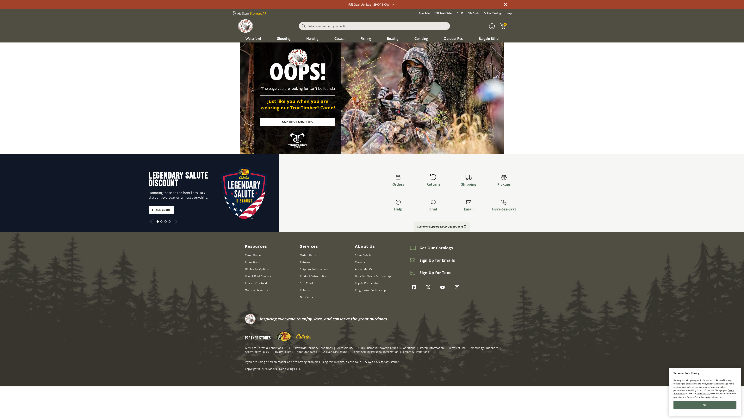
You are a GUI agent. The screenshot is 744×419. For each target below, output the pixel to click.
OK (705, 404)
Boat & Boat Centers (258, 276)
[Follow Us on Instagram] (458, 287)
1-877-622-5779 (504, 209)
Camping (421, 38)
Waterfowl (253, 38)
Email (469, 209)
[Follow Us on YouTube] (443, 287)
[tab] (158, 221)
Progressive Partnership (370, 290)
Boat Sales (424, 13)
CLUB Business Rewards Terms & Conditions (386, 348)
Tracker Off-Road (256, 283)
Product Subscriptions (314, 276)
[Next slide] (176, 221)
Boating (392, 38)
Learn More (161, 210)
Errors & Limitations (416, 352)
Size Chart (306, 283)
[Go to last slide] (151, 221)
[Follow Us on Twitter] (429, 287)
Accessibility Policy (257, 352)
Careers (360, 262)
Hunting (312, 38)
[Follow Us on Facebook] (414, 287)
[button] (505, 4)
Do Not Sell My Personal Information (375, 352)
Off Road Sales (443, 13)
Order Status (308, 255)
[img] (503, 26)
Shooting (283, 38)
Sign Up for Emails (437, 260)
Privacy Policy (282, 352)
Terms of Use (703, 393)
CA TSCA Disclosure (334, 352)
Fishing (366, 38)
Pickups (504, 184)
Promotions (252, 262)
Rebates (305, 290)
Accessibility (345, 348)
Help (509, 13)
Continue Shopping (297, 122)
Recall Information (432, 348)
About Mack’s (363, 269)
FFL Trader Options (257, 269)
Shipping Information (314, 269)
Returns (433, 184)
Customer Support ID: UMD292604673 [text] (440, 226)
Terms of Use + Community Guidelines (473, 348)
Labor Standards (306, 352)
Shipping (468, 184)
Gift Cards (473, 13)
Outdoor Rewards (256, 290)
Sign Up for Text (435, 273)
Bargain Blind (489, 38)
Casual (339, 38)
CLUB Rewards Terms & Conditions (310, 348)
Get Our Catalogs (436, 248)
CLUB (460, 13)
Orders (398, 184)
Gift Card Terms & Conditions (264, 348)
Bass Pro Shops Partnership (373, 276)
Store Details (363, 255)
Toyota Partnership (367, 283)
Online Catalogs (493, 13)
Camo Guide (253, 255)
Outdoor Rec (453, 38)
